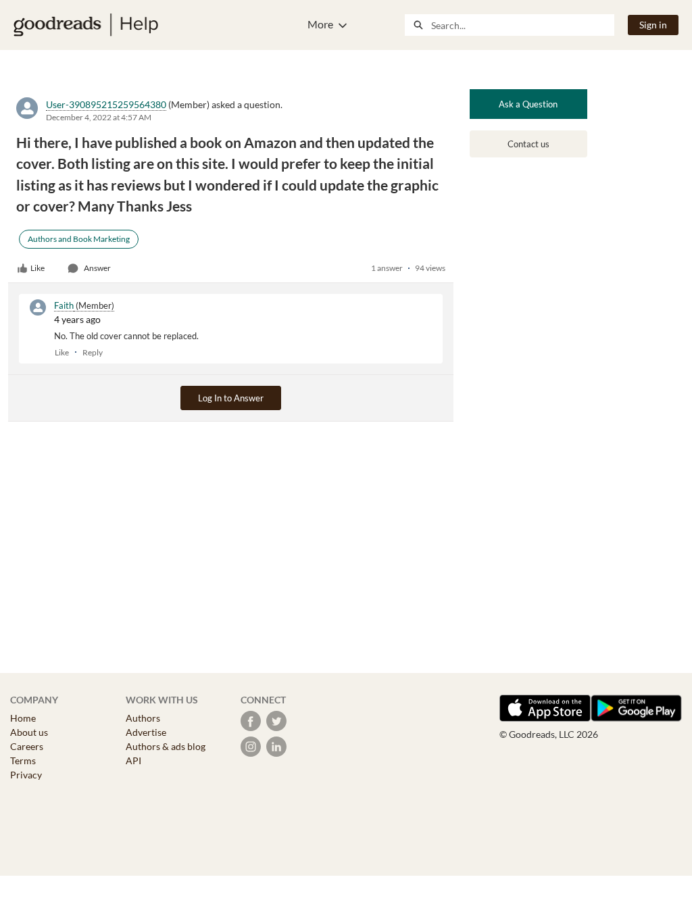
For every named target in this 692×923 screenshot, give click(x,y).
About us (29, 732)
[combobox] (522, 25)
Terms (23, 760)
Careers (26, 746)
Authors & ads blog (165, 746)
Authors (143, 718)
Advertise (146, 732)
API (133, 760)
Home (23, 718)
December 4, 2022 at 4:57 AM (98, 117)
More (320, 24)
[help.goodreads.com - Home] (86, 25)
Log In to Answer (231, 398)
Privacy (26, 774)
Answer (97, 268)
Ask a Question (528, 104)
